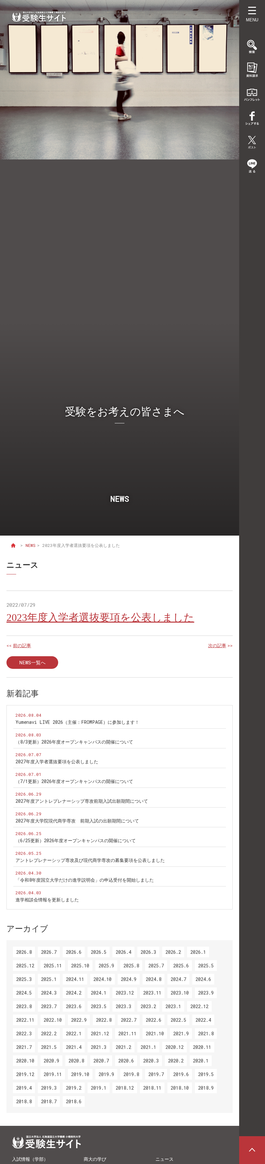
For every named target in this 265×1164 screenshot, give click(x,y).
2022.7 (128, 1020)
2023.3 (123, 1006)
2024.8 (153, 979)
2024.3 (49, 993)
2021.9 (181, 1033)
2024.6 (203, 979)
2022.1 (73, 1033)
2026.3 (148, 952)
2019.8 (131, 1074)
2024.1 (98, 993)
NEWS (31, 545)
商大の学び (95, 1159)
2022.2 (49, 1033)
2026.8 (24, 952)
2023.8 (24, 1006)
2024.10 (102, 979)
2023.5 (98, 1006)
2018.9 (206, 1088)
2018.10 (180, 1088)
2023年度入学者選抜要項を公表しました (100, 617)
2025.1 (49, 979)
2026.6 (73, 952)
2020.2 (176, 1061)
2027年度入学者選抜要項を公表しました (57, 761)
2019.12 (25, 1074)
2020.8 (76, 1061)
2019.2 (73, 1088)
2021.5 (49, 1047)
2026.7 (49, 952)
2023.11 (152, 993)
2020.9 (51, 1061)
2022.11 (25, 1020)
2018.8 (24, 1101)
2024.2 (73, 993)
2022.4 (203, 1020)
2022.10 (53, 1020)
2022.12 (199, 1006)
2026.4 (123, 952)
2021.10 (155, 1033)
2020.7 (101, 1061)
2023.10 (180, 993)
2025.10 (80, 966)
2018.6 (73, 1101)
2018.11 (152, 1088)
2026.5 (98, 952)
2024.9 (128, 979)
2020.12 (174, 1047)
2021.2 (123, 1047)
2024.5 (24, 993)
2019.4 (24, 1088)
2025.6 (181, 966)
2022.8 (103, 1020)
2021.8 (206, 1033)
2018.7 (49, 1101)
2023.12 (125, 993)
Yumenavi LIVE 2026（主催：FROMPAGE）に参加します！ (77, 722)
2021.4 (73, 1047)
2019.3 (49, 1088)
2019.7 (156, 1074)
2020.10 (25, 1061)
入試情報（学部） (30, 1159)
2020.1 (200, 1061)
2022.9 (79, 1020)
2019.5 (206, 1074)
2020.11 (202, 1047)
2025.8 (131, 966)
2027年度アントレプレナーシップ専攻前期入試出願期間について (82, 801)
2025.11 (53, 966)
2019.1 (98, 1088)
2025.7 (156, 966)
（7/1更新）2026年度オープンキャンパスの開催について (74, 781)
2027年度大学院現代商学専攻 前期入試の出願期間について (77, 821)
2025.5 (206, 966)
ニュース (164, 1159)
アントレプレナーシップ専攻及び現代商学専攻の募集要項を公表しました (90, 860)
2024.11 (75, 979)
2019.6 (181, 1074)
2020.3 (151, 1061)
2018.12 (125, 1088)
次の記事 (217, 645)
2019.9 (106, 1074)
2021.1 (148, 1047)
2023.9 (206, 993)
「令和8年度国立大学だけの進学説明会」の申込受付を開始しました (85, 880)
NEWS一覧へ (32, 662)
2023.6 (73, 1006)
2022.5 (178, 1020)
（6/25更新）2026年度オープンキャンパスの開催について (76, 840)
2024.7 (178, 979)
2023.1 (173, 1006)
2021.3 (98, 1047)
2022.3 (24, 1033)
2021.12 (100, 1033)
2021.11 (127, 1033)
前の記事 (22, 645)
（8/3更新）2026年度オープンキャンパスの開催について (74, 742)
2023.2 (148, 1006)
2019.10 (80, 1074)
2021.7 (24, 1047)
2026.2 (173, 952)
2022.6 (153, 1020)
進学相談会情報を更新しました (47, 900)
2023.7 (49, 1006)
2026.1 (198, 952)
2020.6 (126, 1061)
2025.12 (25, 966)
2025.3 (24, 979)
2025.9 (106, 966)
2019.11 (53, 1074)
